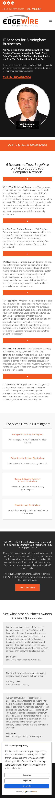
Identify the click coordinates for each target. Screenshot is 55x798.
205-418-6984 (34, 9)
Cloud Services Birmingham (27, 505)
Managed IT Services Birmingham (27, 434)
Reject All (27, 781)
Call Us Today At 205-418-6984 (27, 145)
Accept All (27, 786)
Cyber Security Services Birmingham (27, 458)
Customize (27, 775)
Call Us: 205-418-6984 (17, 77)
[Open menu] (50, 21)
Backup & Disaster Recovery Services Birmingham (27, 480)
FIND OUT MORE (27, 587)
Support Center (16, 9)
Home (5, 9)
